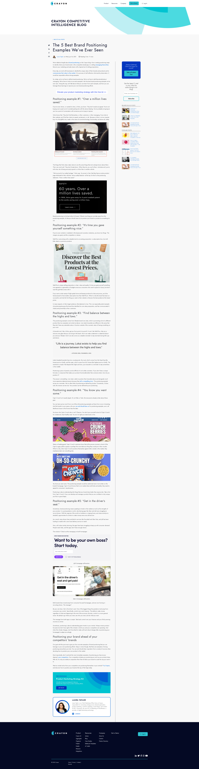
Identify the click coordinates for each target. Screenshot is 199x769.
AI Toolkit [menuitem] (87, 746)
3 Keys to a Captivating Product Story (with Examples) (135, 117)
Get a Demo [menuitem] (133, 3)
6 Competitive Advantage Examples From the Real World (134, 159)
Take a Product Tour (131, 73)
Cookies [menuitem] (78, 762)
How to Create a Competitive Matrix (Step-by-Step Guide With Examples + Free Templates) (135, 143)
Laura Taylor (60, 57)
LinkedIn (77, 714)
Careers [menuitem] (101, 738)
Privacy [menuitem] (73, 762)
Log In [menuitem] (145, 3)
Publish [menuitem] (78, 744)
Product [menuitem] (106, 3)
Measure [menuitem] (78, 749)
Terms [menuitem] (69, 762)
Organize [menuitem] (78, 741)
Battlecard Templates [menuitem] (90, 744)
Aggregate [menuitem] (79, 738)
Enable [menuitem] (77, 746)
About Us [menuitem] (101, 736)
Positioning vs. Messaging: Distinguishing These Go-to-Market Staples (134, 110)
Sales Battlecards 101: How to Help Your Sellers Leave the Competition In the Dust (135, 135)
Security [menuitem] (70, 764)
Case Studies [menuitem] (88, 741)
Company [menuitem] (123, 3)
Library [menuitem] (87, 736)
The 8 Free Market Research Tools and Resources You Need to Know (135, 151)
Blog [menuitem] (86, 738)
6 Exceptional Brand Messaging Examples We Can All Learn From (135, 124)
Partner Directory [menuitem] (103, 741)
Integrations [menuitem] (79, 751)
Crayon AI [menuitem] (78, 736)
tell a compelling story (86, 381)
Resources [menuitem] (114, 3)
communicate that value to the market (64, 73)
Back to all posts (59, 39)
